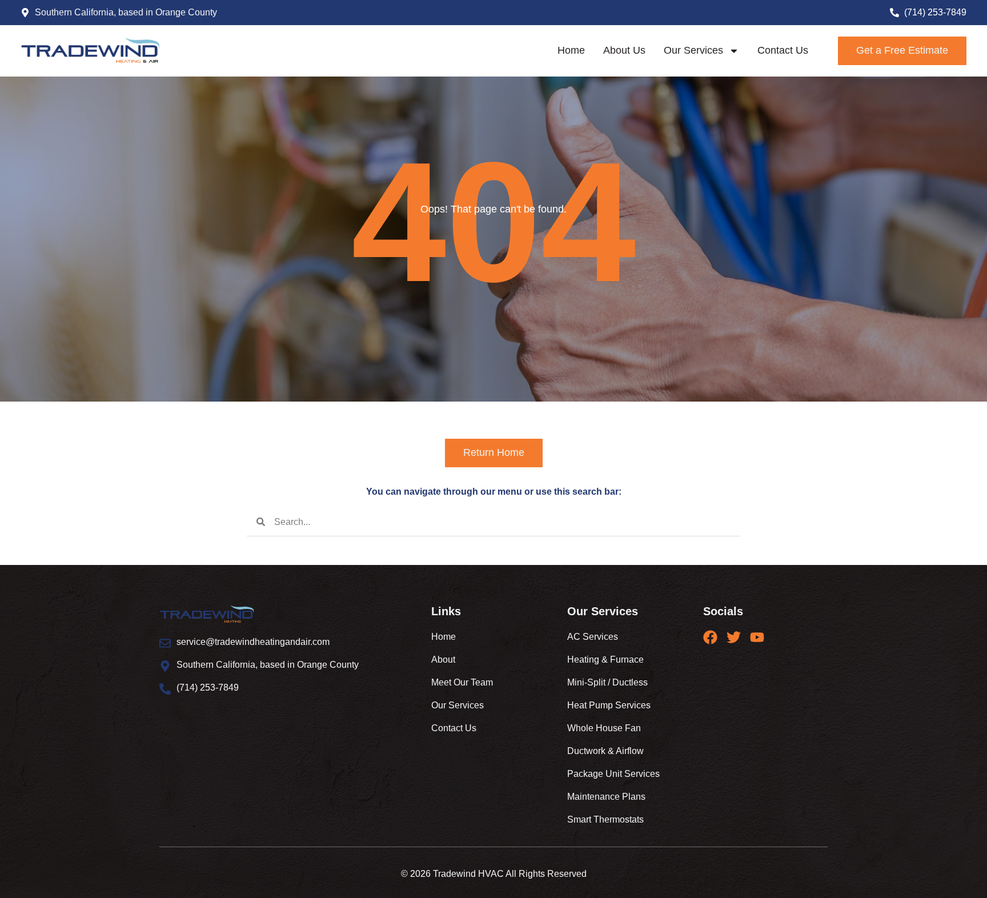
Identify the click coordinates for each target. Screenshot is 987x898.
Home (571, 50)
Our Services (693, 50)
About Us (624, 50)
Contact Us (782, 50)
